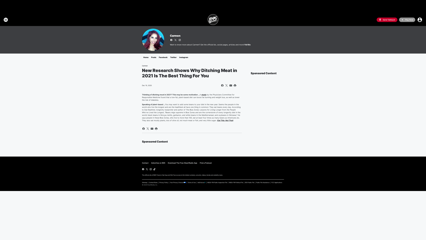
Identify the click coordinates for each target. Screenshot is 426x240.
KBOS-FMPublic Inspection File (217, 182)
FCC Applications (276, 182)
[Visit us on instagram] (179, 40)
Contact (145, 163)
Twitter (173, 57)
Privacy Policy (163, 182)
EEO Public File (249, 182)
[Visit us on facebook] (171, 40)
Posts (153, 57)
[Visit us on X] (175, 40)
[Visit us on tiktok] (154, 169)
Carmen (175, 35)
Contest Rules (153, 182)
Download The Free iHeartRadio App (182, 163)
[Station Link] (213, 20)
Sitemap (144, 182)
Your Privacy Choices (176, 182)
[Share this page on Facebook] (222, 85)
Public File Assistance (263, 182)
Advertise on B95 (158, 163)
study (203, 95)
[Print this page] (235, 85)
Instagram (183, 57)
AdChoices (201, 182)
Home (146, 57)
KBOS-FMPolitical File (236, 182)
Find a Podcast (206, 163)
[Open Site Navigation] (6, 20)
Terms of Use (192, 182)
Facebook (163, 57)
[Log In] (420, 20)
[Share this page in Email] (230, 85)
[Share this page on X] (226, 85)
